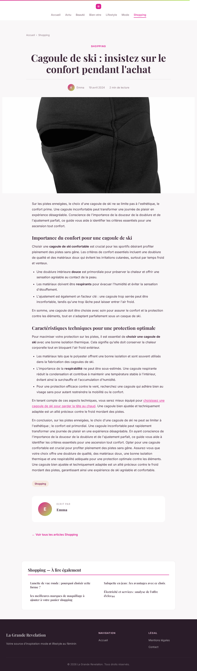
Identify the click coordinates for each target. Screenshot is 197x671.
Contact (154, 646)
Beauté (80, 14)
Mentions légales (159, 640)
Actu (68, 14)
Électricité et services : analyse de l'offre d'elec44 (131, 594)
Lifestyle (111, 14)
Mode (125, 14)
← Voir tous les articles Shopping (55, 534)
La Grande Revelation (26, 635)
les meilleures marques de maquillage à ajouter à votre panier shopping (57, 598)
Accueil (56, 14)
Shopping (140, 14)
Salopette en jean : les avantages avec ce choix (134, 583)
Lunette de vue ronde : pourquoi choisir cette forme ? (60, 585)
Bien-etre (95, 14)
